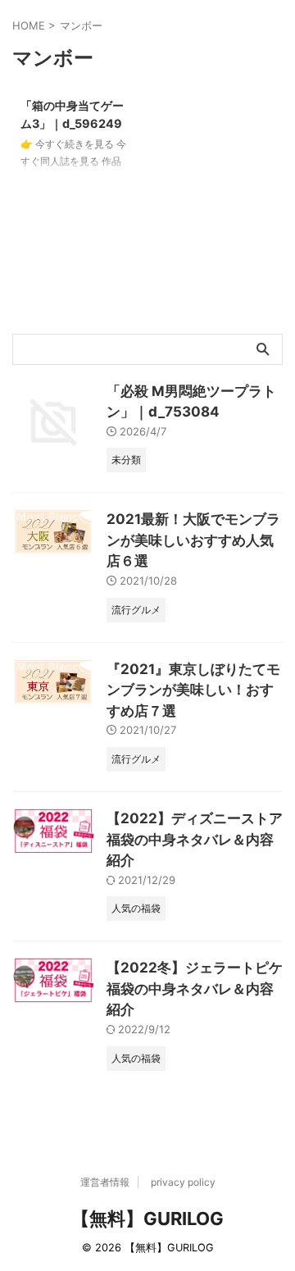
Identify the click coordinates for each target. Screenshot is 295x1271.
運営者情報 (104, 1182)
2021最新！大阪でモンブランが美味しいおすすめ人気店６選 (193, 540)
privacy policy (183, 1182)
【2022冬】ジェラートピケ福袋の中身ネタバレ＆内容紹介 (195, 988)
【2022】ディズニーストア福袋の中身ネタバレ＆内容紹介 (195, 839)
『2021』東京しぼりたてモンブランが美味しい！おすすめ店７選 (193, 690)
